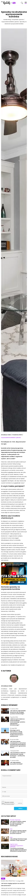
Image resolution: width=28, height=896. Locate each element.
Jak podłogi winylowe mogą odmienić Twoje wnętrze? (18, 839)
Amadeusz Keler (6, 434)
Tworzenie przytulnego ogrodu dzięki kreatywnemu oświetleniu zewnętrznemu (18, 850)
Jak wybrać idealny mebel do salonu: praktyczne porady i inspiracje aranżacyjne (18, 823)
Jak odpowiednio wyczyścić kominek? (16, 763)
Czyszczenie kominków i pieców (11, 437)
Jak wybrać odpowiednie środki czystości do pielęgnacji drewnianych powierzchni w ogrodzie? (12, 888)
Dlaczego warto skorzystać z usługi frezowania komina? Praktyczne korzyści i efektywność (16, 733)
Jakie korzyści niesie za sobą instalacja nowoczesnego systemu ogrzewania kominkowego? (17, 722)
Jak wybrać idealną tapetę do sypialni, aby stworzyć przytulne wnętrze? (18, 832)
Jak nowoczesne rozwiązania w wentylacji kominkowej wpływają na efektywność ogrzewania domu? (18, 744)
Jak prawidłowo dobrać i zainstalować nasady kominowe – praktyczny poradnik (18, 755)
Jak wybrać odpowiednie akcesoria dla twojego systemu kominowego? (18, 712)
